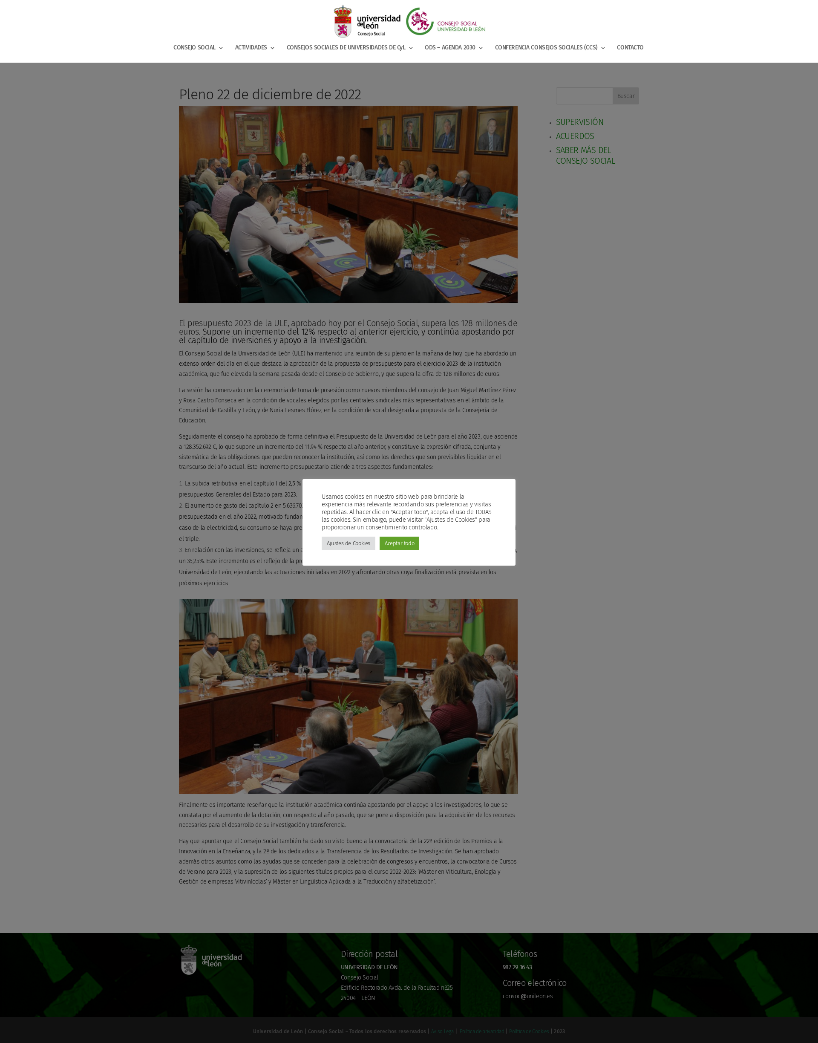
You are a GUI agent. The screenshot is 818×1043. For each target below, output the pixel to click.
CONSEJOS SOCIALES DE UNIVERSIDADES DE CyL (346, 48)
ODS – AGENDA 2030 (450, 48)
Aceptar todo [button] (399, 543)
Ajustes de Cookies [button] (348, 543)
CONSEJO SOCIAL (194, 48)
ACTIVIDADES (251, 48)
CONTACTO (630, 48)
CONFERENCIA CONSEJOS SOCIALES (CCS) (546, 48)
